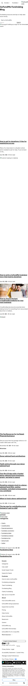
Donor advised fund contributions (12, 456)
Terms (18, 646)
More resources (6, 634)
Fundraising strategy (7, 535)
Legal (12, 649)
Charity (3, 523)
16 (2, 514)
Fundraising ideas (6, 533)
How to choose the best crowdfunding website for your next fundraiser (11, 300)
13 (0, 514)
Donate (6, 3)
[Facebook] (3, 643)
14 (1, 514)
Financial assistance (7, 528)
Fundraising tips (5, 538)
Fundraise (15, 3)
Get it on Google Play (7, 662)
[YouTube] (5, 643)
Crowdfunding (5, 525)
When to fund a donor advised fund (13, 498)
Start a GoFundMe (6, 20)
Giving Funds (5, 540)
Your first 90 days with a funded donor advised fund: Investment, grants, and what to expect (12, 475)
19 (5, 514)
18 (4, 514)
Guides (3, 543)
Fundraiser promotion (7, 530)
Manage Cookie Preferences (10, 656)
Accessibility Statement (9, 652)
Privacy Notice (6, 649)
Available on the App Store (19, 662)
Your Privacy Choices (8, 659)
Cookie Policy (20, 652)
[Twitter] (6, 643)
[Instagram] (8, 643)
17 (3, 514)
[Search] (2, 3)
